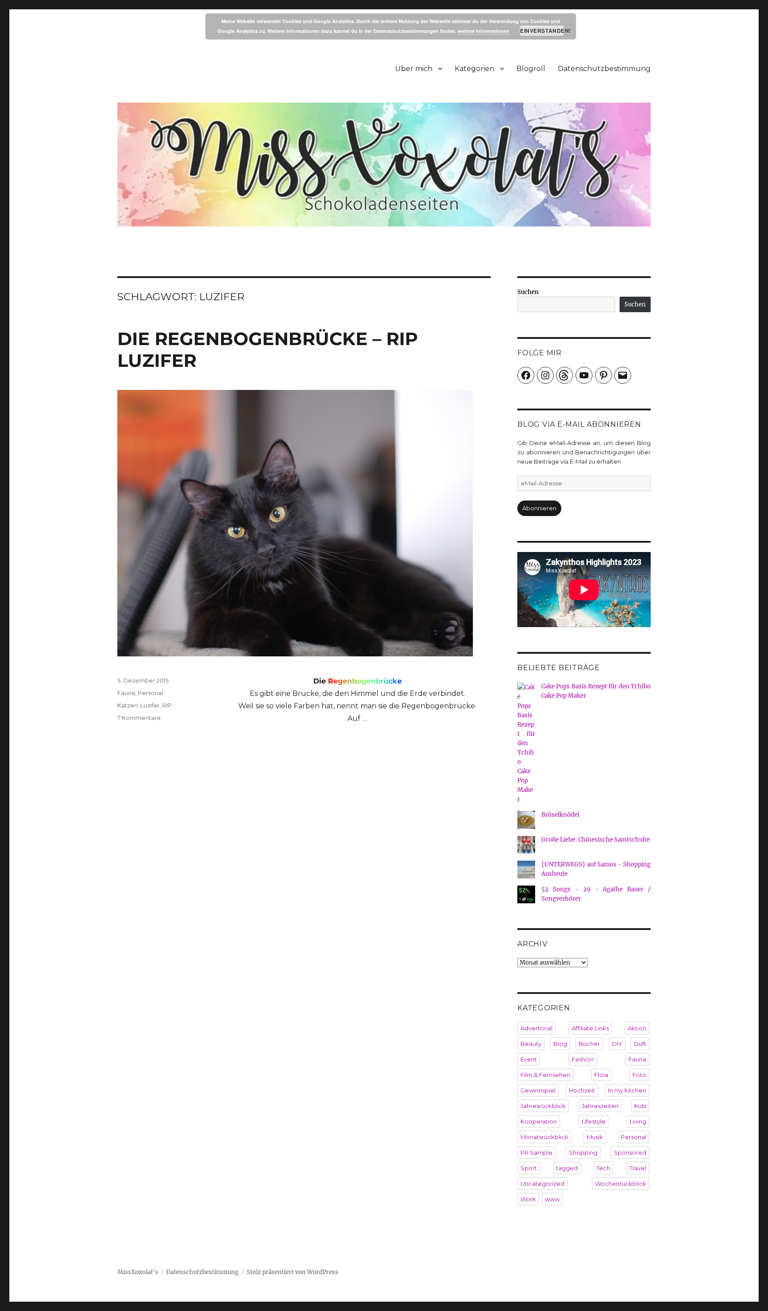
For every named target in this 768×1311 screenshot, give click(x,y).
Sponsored (630, 1152)
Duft (640, 1043)
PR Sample (536, 1152)
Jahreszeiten (600, 1105)
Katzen (127, 705)
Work (528, 1199)
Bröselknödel (560, 814)
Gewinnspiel (538, 1090)
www (552, 1199)
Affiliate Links (590, 1028)
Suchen (528, 292)
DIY (617, 1043)
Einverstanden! (542, 31)
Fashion (583, 1059)
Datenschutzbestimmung (604, 68)
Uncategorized (542, 1183)
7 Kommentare (139, 717)
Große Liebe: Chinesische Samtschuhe (595, 839)
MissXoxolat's (137, 1272)
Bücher (589, 1043)
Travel (637, 1168)
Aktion (637, 1028)
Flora (601, 1074)
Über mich (413, 68)
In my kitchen (627, 1090)
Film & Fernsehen (545, 1074)
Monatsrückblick (544, 1136)
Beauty (530, 1043)
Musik (595, 1136)
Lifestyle (593, 1121)
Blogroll (530, 68)
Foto (639, 1074)
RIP (167, 705)
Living (638, 1121)
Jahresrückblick (543, 1105)
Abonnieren (539, 508)
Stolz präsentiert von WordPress (292, 1272)
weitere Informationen (483, 31)
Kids (640, 1105)
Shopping (583, 1152)
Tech (603, 1168)
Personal (150, 692)
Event (528, 1059)
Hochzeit (582, 1090)
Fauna (126, 692)
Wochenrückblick (620, 1183)
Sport (528, 1168)
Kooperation (538, 1121)
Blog (560, 1043)
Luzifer (150, 705)
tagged (567, 1168)
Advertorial (536, 1028)
